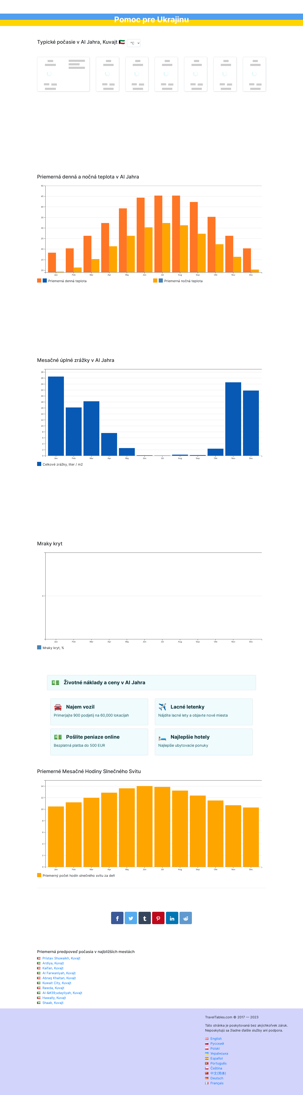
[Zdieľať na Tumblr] (145, 918)
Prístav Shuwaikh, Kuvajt (61, 958)
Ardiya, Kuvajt (53, 963)
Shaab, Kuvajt (52, 1003)
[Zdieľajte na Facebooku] (117, 918)
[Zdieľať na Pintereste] (158, 918)
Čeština (215, 1068)
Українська (218, 1053)
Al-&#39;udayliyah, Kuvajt (62, 993)
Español (216, 1058)
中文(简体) (217, 1073)
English (215, 1038)
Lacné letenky (187, 707)
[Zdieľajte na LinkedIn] (172, 918)
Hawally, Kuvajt (54, 998)
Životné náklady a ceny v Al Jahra (104, 682)
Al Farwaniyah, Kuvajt (59, 973)
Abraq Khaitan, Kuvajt (59, 978)
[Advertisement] (151, 138)
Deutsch (216, 1078)
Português (218, 1063)
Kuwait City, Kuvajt (56, 983)
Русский (216, 1043)
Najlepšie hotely (190, 737)
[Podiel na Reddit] (186, 918)
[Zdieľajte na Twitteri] (131, 918)
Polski (214, 1048)
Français (216, 1083)
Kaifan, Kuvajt (52, 968)
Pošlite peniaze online (93, 737)
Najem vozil (80, 707)
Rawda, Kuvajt (53, 988)
